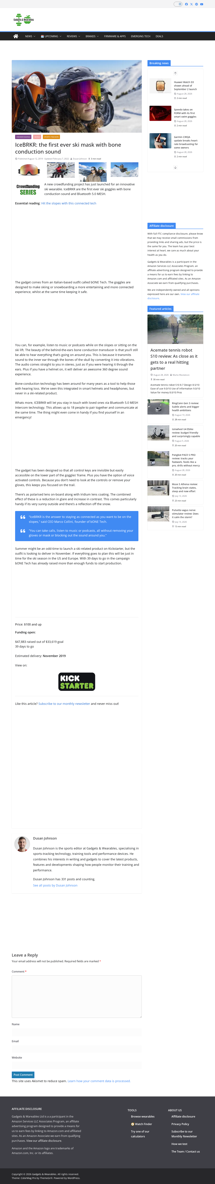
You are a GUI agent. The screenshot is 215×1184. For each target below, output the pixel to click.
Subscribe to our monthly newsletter (64, 704)
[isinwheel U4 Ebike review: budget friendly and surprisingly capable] (158, 437)
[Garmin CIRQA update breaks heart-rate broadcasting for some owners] (160, 140)
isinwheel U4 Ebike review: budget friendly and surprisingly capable (186, 432)
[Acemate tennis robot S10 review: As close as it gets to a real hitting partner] (175, 329)
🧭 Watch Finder (141, 1124)
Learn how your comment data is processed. (99, 1081)
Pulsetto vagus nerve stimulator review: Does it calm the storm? (185, 513)
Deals (159, 36)
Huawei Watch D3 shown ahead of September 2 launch (185, 85)
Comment (19, 971)
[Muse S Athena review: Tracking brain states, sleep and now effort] (158, 492)
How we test (179, 1144)
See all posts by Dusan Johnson (55, 885)
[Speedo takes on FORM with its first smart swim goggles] (160, 113)
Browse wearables (143, 1116)
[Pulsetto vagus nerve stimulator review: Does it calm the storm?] (158, 518)
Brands (90, 36)
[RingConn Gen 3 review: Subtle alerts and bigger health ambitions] (158, 411)
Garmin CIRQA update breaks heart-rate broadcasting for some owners (186, 142)
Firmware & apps (115, 36)
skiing (37, 137)
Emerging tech (140, 36)
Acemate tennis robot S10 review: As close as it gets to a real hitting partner (174, 359)
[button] (33, 36)
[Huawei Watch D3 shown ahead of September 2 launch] (160, 85)
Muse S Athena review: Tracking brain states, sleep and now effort (185, 488)
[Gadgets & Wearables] (15, 36)
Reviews (72, 36)
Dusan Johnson (80, 158)
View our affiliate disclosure (43, 1141)
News (28, 36)
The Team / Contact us (185, 1151)
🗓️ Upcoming (49, 36)
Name (15, 1024)
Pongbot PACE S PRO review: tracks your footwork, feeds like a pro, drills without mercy (186, 460)
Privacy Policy (180, 1124)
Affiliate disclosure (183, 1116)
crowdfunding (23, 137)
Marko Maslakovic (181, 374)
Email (15, 1041)
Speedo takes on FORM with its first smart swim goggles (185, 113)
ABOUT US (175, 1110)
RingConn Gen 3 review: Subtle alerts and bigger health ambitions (185, 407)
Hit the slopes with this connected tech (68, 203)
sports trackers (51, 137)
